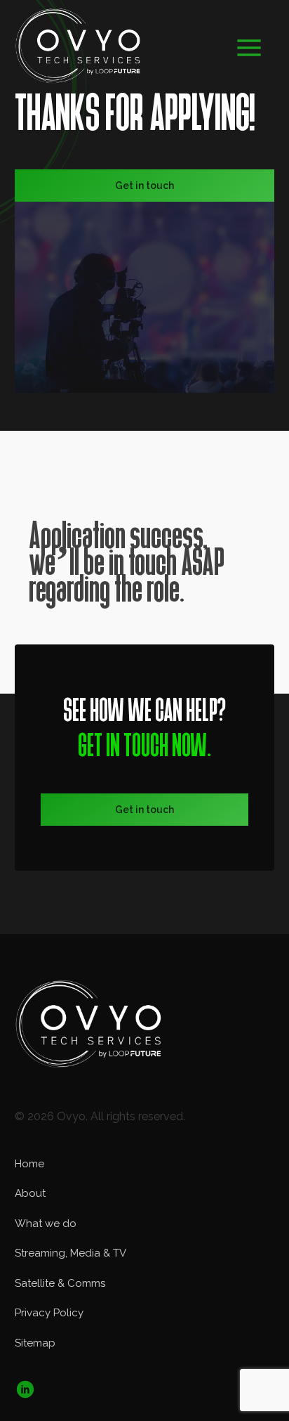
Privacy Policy (49, 1312)
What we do (45, 1223)
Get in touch (144, 185)
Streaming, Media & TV (70, 1253)
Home (29, 1163)
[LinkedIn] (25, 1368)
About (30, 1193)
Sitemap (35, 1343)
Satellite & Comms (60, 1283)
